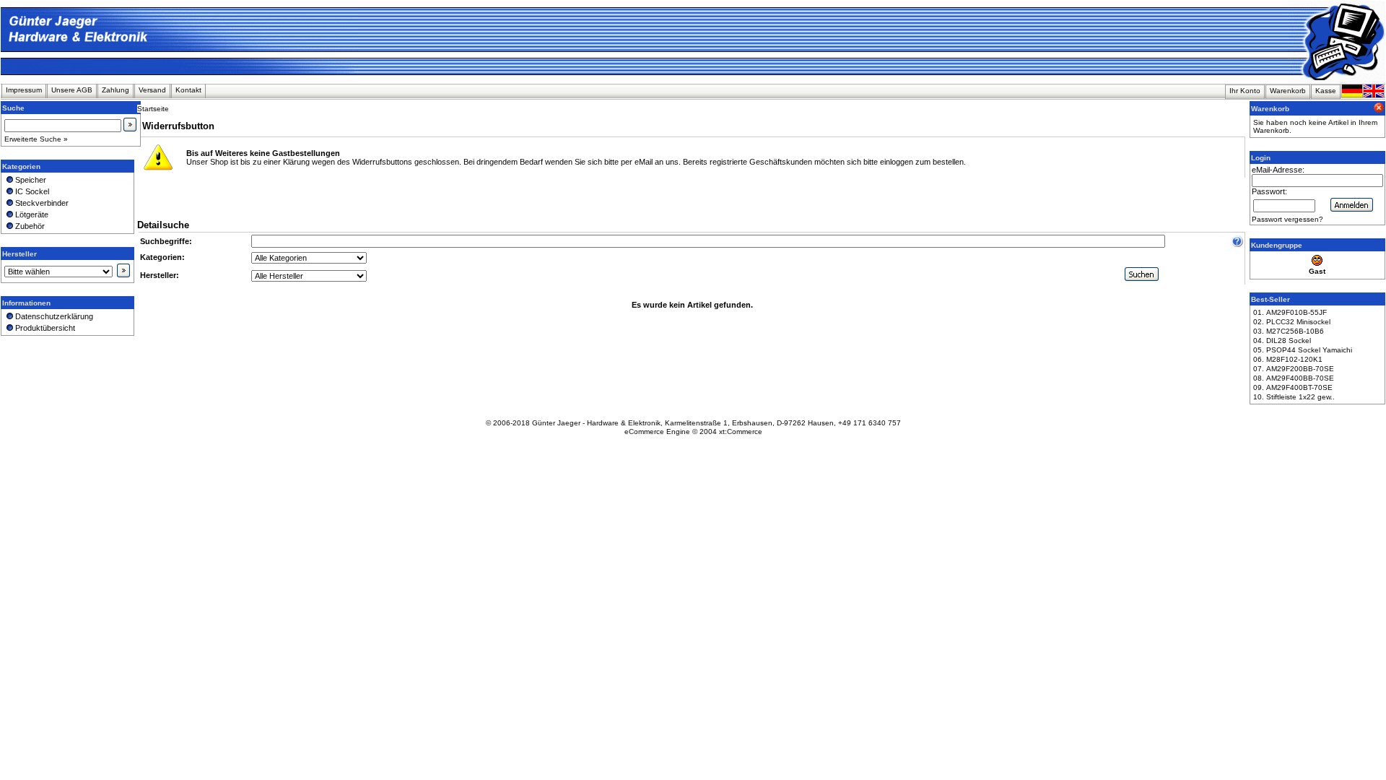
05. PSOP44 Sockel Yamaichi (1302, 350)
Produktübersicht (44, 328)
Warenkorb (1288, 91)
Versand (152, 90)
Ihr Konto (1244, 91)
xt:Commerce (740, 432)
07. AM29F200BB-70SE (1293, 369)
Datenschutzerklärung (53, 316)
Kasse (1325, 91)
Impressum (24, 90)
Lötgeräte (30, 214)
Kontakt (188, 90)
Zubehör (29, 226)
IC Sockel (31, 191)
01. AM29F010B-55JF (1290, 312)
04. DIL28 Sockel (1282, 340)
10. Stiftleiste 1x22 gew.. (1294, 397)
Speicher (29, 180)
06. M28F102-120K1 (1287, 359)
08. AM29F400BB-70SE (1293, 378)
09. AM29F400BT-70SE (1293, 387)
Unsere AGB (71, 90)
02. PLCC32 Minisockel (1291, 322)
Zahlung (115, 90)
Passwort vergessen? (1287, 219)
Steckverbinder (41, 203)
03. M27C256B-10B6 (1288, 331)
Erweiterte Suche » (36, 139)
